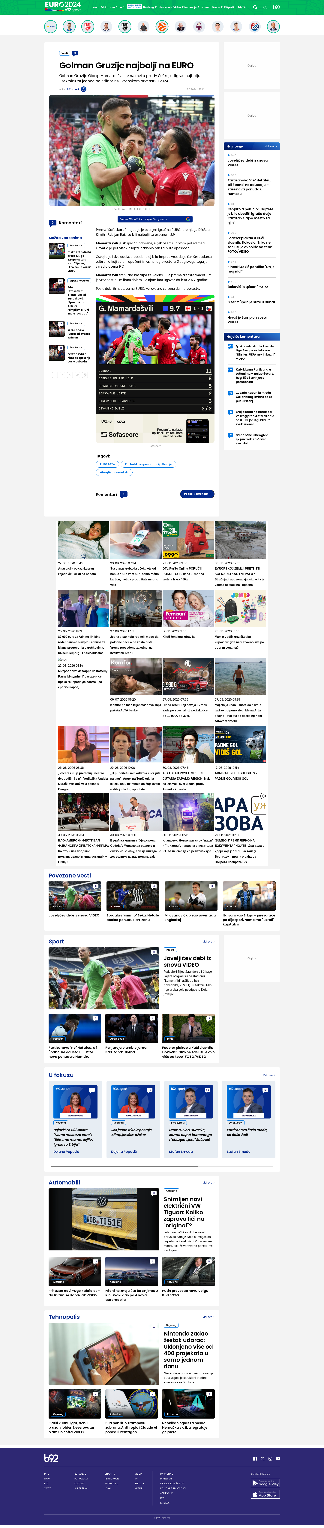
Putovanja (81, 1478)
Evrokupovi (76, 245)
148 (230, 411)
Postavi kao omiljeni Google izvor (143, 219)
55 (60, 281)
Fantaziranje (163, 7)
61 (60, 348)
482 (60, 246)
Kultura (79, 1483)
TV (136, 1478)
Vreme (139, 1488)
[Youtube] (278, 1459)
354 (230, 369)
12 (265, 1089)
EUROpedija (228, 7)
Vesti (65, 53)
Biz (46, 1483)
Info (47, 1473)
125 (230, 435)
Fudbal (57, 906)
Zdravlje (80, 1473)
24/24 (242, 7)
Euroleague (117, 1039)
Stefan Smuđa (181, 1151)
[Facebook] (255, 1459)
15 (209, 1261)
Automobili (111, 1483)
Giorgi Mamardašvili (114, 472)
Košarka (61, 1122)
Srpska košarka (79, 280)
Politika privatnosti (173, 1488)
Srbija (104, 7)
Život (47, 1488)
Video (177, 7)
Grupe (216, 7)
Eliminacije (189, 7)
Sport (48, 1478)
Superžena (81, 1488)
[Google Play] (265, 1483)
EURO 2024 (107, 464)
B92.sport (73, 89)
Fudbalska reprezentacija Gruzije (148, 464)
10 (149, 1089)
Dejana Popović (66, 1151)
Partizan (116, 906)
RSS (162, 1498)
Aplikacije (166, 1493)
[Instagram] (270, 1459)
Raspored (204, 7)
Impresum (166, 1478)
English (139, 1483)
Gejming (171, 1325)
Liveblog (148, 7)
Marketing (166, 1473)
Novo (95, 7)
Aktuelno (171, 1191)
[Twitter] (263, 1459)
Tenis (170, 1039)
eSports (110, 1473)
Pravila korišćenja (172, 1483)
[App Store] (265, 1494)
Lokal (108, 1488)
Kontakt (165, 1503)
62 (207, 1089)
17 (60, 324)
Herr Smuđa (117, 7)
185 (230, 392)
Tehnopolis (112, 1478)
